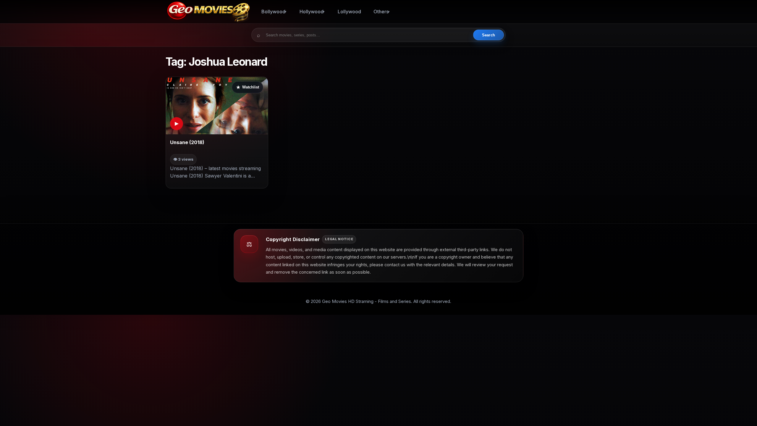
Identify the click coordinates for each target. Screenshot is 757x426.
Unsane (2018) (187, 142)
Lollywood (349, 11)
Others (381, 11)
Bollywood (273, 11)
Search (488, 35)
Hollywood (311, 11)
